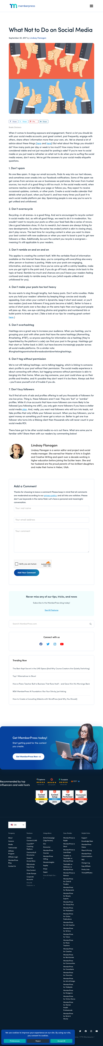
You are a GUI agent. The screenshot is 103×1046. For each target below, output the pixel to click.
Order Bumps (31, 873)
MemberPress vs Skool (69, 845)
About (10, 838)
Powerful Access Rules (31, 860)
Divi (44, 844)
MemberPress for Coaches (68, 950)
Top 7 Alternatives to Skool (24, 676)
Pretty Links (85, 869)
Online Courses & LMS (32, 839)
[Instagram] (91, 1031)
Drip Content (31, 870)
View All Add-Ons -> (49, 877)
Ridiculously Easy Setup (31, 866)
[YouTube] (97, 1031)
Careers (11, 841)
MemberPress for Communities (69, 962)
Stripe (45, 869)
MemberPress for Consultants (68, 968)
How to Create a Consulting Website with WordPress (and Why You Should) (45, 699)
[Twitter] (80, 1031)
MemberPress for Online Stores (69, 998)
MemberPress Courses (48, 852)
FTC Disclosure (86, 1037)
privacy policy (50, 496)
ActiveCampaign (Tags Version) (49, 839)
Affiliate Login (13, 857)
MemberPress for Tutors (68, 936)
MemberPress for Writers (68, 930)
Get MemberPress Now (27, 757)
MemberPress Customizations (87, 855)
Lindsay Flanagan (38, 38)
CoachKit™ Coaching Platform (30, 846)
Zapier (45, 872)
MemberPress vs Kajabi (69, 839)
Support (84, 838)
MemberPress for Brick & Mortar (68, 1016)
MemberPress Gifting (48, 858)
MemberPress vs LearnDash (69, 851)
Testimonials (12, 848)
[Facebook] (86, 1031)
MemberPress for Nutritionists (68, 956)
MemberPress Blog (13, 862)
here (39, 144)
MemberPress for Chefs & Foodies (68, 881)
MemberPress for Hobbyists (68, 986)
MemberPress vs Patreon (69, 874)
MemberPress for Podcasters (68, 909)
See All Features (51, 610)
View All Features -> (31, 884)
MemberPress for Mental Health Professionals (68, 1006)
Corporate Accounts (30, 878)
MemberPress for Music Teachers (68, 943)
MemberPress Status (86, 846)
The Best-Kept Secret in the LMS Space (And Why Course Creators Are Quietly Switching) (51, 669)
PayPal (45, 865)
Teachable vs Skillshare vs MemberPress (68, 867)
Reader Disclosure (15, 127)
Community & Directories (31, 854)
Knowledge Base (87, 841)
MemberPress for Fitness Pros (68, 903)
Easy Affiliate (86, 866)
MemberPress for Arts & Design (69, 980)
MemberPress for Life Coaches (68, 924)
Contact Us (12, 866)
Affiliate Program (11, 852)
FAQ (83, 860)
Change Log (86, 863)
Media (10, 844)
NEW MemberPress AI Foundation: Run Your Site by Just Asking (39, 692)
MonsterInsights (48, 862)
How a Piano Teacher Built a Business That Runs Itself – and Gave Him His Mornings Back (51, 684)
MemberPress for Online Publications (68, 916)
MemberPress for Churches (68, 974)
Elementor (46, 847)
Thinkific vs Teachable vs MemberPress (68, 858)
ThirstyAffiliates (87, 873)
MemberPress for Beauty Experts (68, 896)
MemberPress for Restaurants (68, 889)
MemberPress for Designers (68, 992)
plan (24, 410)
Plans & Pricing (87, 850)
